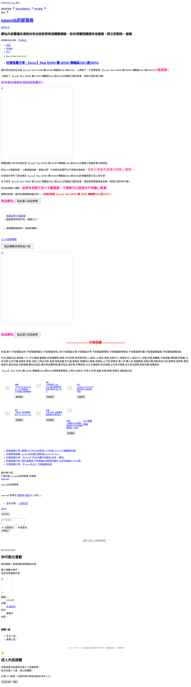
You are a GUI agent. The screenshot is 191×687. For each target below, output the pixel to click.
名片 (8, 52)
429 (16, 410)
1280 (47, 410)
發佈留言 (5, 531)
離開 (15, 682)
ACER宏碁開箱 (9, 239)
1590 (68, 421)
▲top (3, 508)
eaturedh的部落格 (17, 20)
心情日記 (23, 503)
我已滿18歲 (6, 682)
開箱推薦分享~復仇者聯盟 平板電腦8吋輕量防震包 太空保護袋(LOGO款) (43, 461)
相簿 (8, 45)
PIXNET (76, 648)
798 (47, 382)
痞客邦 (20, 495)
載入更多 (5, 514)
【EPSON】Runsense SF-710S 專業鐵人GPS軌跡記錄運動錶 (23, 389)
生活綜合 (22, 40)
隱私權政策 (110, 648)
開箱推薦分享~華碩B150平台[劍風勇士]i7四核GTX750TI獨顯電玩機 (41, 451)
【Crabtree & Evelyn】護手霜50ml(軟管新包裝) (85, 389)
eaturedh (5, 479)
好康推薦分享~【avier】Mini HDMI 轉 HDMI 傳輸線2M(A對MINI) (52, 62)
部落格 (9, 49)
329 (78, 385)
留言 (27, 495)
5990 (16, 385)
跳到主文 (5, 27)
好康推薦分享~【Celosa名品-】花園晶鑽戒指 (29, 464)
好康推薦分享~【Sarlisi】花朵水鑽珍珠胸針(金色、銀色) (35, 457)
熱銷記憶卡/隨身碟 (16, 216)
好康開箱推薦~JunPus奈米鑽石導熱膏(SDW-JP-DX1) (33, 454)
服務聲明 (120, 648)
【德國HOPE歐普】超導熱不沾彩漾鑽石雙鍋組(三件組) (74, 425)
